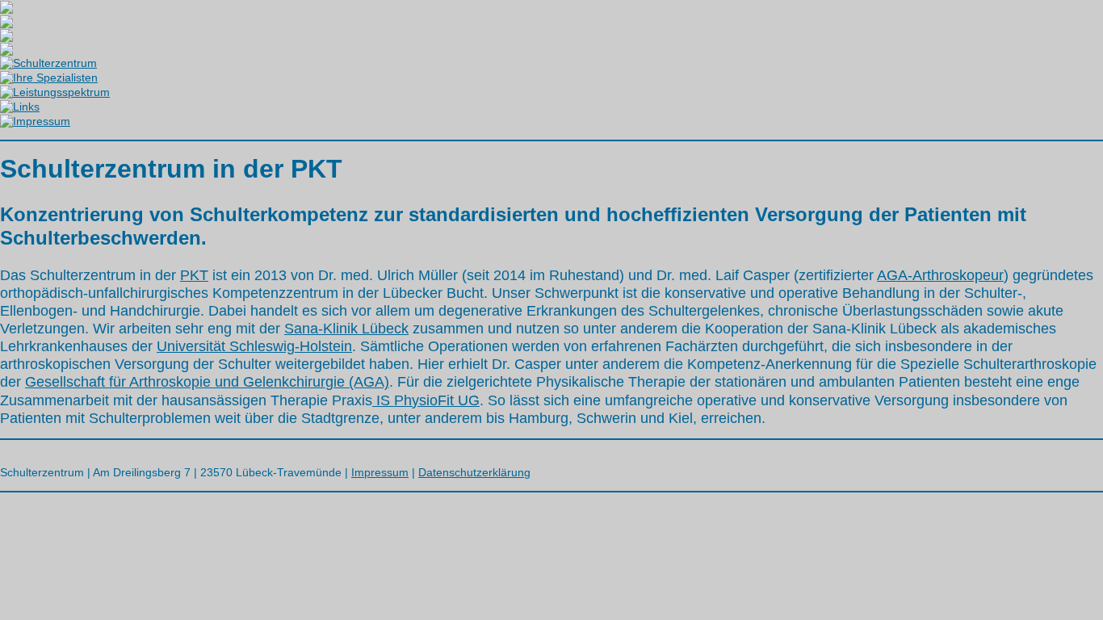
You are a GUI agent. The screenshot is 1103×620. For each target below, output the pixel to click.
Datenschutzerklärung (474, 472)
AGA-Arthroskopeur (940, 275)
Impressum (380, 472)
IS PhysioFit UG (426, 400)
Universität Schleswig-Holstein (254, 346)
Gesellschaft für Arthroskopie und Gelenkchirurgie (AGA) (207, 382)
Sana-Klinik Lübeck (346, 328)
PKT (194, 275)
